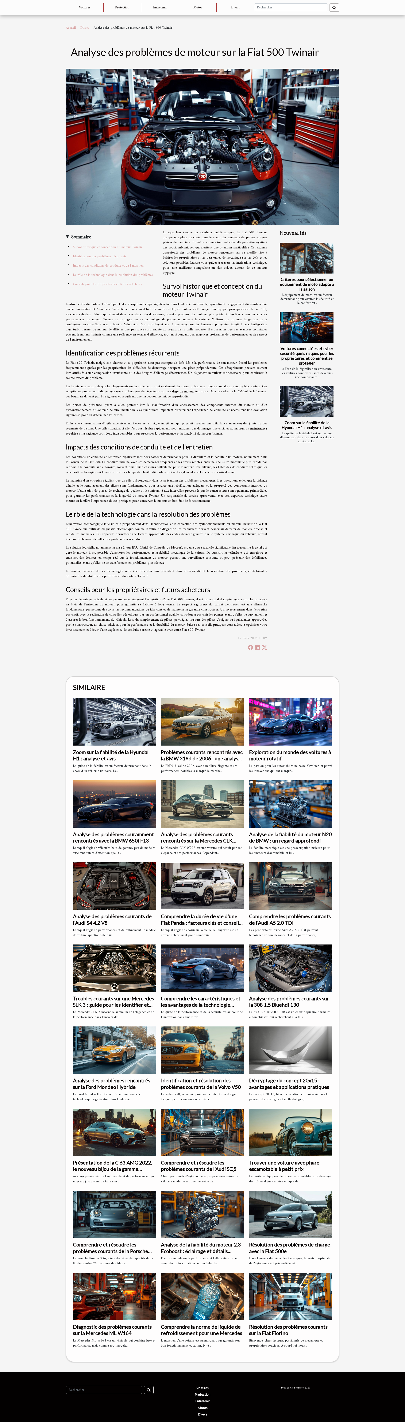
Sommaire (81, 237)
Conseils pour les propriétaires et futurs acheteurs (107, 284)
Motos (197, 8)
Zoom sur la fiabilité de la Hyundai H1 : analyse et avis (307, 425)
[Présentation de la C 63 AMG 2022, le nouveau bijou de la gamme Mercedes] (114, 1132)
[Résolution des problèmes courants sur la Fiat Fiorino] (290, 1296)
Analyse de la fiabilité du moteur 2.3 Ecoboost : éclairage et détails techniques (201, 1250)
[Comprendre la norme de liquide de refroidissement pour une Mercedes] (202, 1296)
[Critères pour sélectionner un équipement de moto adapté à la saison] (306, 258)
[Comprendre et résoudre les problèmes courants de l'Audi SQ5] (202, 1132)
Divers (235, 8)
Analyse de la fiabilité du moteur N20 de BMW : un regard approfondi (290, 837)
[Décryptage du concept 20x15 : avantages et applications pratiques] (290, 1050)
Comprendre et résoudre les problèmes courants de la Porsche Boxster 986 (110, 1250)
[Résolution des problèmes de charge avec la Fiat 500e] (290, 1214)
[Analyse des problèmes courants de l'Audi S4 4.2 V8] (114, 886)
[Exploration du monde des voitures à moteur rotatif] (290, 722)
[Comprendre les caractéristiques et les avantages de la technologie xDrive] (202, 968)
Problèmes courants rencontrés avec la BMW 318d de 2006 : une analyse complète (202, 758)
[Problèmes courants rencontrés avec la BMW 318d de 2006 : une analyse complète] (202, 722)
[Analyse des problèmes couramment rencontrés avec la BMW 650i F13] (114, 804)
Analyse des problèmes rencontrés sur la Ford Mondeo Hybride (111, 1083)
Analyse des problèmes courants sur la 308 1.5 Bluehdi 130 (289, 1001)
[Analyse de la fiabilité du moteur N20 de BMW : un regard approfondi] (290, 804)
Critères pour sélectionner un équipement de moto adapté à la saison (307, 284)
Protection (122, 8)
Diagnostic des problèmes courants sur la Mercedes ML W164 (112, 1330)
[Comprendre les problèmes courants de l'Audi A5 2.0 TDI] (290, 886)
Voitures (84, 8)
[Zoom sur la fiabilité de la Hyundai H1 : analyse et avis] (306, 401)
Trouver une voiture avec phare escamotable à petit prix (284, 1165)
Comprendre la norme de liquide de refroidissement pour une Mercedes (201, 1330)
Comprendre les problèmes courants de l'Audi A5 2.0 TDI (290, 919)
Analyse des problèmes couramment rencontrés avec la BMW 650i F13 (113, 837)
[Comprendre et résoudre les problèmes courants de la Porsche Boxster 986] (114, 1214)
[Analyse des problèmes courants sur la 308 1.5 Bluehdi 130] (290, 968)
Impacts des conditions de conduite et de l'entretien (108, 266)
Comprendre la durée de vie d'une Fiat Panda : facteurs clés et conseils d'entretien (201, 922)
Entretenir (160, 8)
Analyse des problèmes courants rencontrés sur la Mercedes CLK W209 (197, 840)
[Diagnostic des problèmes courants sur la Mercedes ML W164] (114, 1296)
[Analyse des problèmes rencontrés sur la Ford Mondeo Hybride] (114, 1050)
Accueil (71, 28)
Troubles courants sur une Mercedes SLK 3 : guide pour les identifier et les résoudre (113, 1004)
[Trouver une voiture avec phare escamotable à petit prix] (290, 1132)
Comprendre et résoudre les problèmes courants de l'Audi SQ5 (198, 1165)
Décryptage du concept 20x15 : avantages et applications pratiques (289, 1083)
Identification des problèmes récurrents (99, 256)
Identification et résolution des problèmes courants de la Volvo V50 (201, 1083)
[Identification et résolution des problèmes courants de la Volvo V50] (202, 1050)
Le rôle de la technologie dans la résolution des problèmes (113, 275)
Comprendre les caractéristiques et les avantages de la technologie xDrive (200, 1004)
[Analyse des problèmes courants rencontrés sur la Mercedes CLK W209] (202, 804)
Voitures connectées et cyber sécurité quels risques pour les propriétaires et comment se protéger (307, 355)
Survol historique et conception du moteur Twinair (107, 247)
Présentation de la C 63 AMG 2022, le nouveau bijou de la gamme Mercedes (112, 1168)
